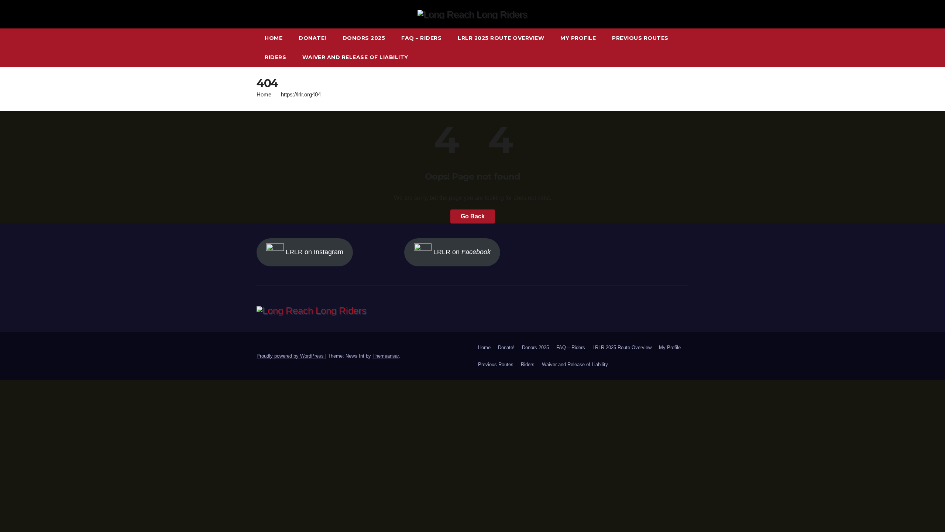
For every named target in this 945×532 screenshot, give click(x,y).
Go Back (473, 216)
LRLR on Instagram (313, 252)
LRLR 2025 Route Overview (501, 38)
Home (273, 38)
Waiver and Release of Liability (355, 57)
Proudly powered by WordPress (291, 356)
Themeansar (385, 356)
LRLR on (461, 252)
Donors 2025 (364, 38)
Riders (275, 57)
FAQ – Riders (421, 38)
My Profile (578, 38)
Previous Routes (640, 38)
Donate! (312, 38)
